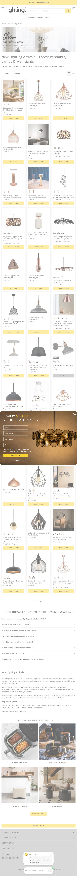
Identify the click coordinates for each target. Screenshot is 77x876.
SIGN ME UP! (16, 455)
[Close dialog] (75, 413)
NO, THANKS (16, 460)
